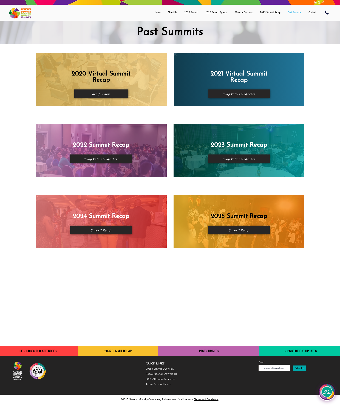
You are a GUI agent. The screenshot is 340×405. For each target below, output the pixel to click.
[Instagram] (319, 2)
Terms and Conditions (206, 399)
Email (261, 362)
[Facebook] (322, 2)
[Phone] (326, 12)
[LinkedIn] (315, 2)
